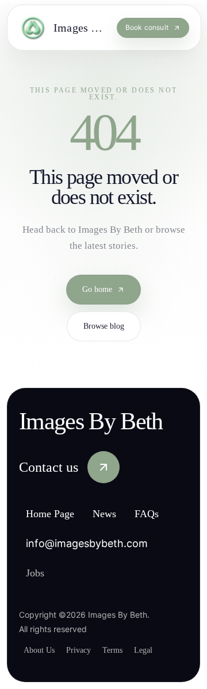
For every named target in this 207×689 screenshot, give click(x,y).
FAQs (162, 514)
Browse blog (104, 327)
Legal (158, 650)
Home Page (55, 514)
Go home (97, 291)
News (117, 514)
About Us (41, 650)
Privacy (85, 650)
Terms (124, 650)
